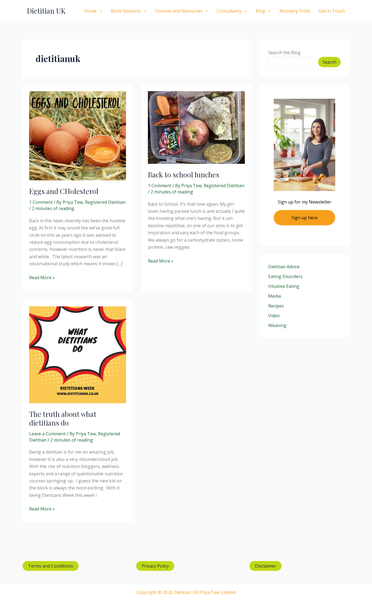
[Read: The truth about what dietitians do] (77, 354)
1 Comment (41, 202)
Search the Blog (284, 53)
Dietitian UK (46, 11)
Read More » (42, 277)
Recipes (276, 306)
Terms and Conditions (50, 566)
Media (274, 296)
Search (329, 62)
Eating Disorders (285, 276)
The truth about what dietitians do (62, 418)
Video (274, 316)
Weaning (277, 325)
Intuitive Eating (283, 286)
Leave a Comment (47, 434)
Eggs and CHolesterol (63, 191)
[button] (99, 11)
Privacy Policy (155, 566)
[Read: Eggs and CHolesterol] (77, 135)
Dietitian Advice (284, 267)
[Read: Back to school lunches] (196, 127)
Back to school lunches (183, 174)
